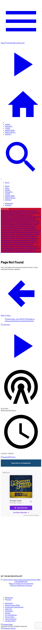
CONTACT (8, 134)
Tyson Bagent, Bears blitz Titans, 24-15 (19, 213)
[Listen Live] (21, 344)
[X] (8, 205)
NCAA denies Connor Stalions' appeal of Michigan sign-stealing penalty (18, 227)
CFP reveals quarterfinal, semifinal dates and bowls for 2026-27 (20, 251)
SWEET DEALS (10, 132)
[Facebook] (9, 203)
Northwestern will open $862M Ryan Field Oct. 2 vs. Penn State (20, 249)
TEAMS (7, 128)
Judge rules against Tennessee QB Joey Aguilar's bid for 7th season (20, 215)
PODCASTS (8, 126)
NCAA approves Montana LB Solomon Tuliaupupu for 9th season (21, 231)
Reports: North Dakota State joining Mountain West (20, 233)
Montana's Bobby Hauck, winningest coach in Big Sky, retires (17, 245)
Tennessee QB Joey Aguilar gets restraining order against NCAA (19, 247)
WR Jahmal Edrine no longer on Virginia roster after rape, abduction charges (19, 238)
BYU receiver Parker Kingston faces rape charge (19, 229)
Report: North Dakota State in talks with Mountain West (20, 235)
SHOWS (7, 124)
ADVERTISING (10, 130)
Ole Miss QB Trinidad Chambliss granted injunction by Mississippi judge (19, 225)
